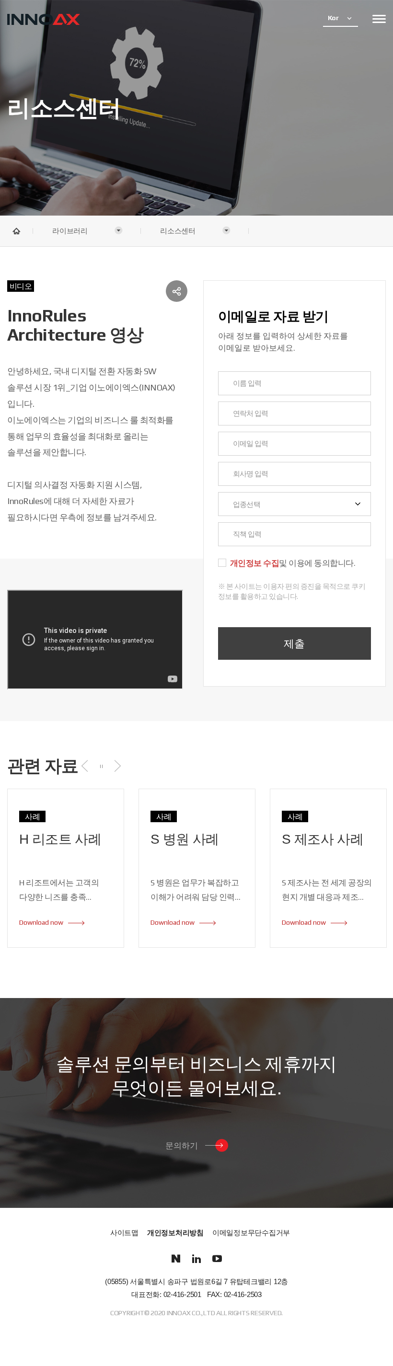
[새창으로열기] (176, 1259)
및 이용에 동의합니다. (293, 564)
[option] (65, 868)
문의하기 (181, 1145)
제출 (294, 643)
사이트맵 (124, 1233)
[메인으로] (43, 20)
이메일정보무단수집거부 (251, 1233)
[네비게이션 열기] (379, 18)
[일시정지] (101, 765)
